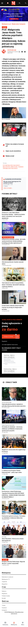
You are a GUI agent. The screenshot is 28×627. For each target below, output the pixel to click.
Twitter (3, 605)
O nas (4, 587)
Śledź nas (5, 601)
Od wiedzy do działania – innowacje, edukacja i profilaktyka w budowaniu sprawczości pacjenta (12, 428)
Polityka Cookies (6, 596)
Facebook (4, 607)
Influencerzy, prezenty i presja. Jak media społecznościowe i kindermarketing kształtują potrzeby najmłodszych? (13, 241)
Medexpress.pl (6, 24)
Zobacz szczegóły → (8, 188)
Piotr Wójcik (11, 50)
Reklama (4, 591)
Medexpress (6, 573)
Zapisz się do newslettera (13, 151)
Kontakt (4, 598)
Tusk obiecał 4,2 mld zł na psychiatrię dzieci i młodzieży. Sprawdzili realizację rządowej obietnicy (13, 284)
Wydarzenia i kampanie (18, 24)
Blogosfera (4, 584)
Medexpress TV (6, 579)
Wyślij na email (10, 156)
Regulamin (4, 341)
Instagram (4, 610)
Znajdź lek (4, 581)
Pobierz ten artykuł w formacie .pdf (15, 145)
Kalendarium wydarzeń (7, 577)
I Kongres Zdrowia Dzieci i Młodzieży (13, 167)
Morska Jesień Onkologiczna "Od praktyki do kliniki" (12, 182)
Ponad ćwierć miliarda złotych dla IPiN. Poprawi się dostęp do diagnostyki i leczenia (13, 307)
